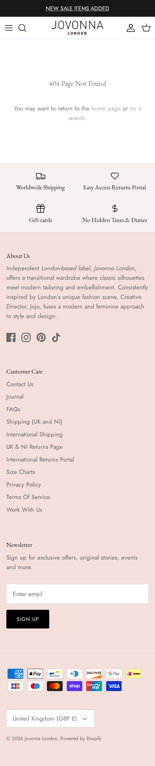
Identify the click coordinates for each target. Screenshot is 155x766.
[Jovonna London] (77, 28)
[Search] (26, 28)
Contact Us (19, 384)
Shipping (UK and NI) (34, 421)
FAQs (13, 409)
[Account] (129, 28)
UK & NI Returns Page (34, 446)
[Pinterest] (41, 337)
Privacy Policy (23, 484)
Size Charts (20, 471)
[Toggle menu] (8, 28)
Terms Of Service (28, 497)
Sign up (28, 619)
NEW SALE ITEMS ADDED (77, 8)
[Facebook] (10, 337)
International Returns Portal (40, 459)
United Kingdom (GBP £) (45, 718)
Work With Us (24, 509)
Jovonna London (41, 738)
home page (106, 108)
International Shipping (34, 434)
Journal (14, 396)
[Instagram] (26, 337)
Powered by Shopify (80, 738)
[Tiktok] (56, 337)
